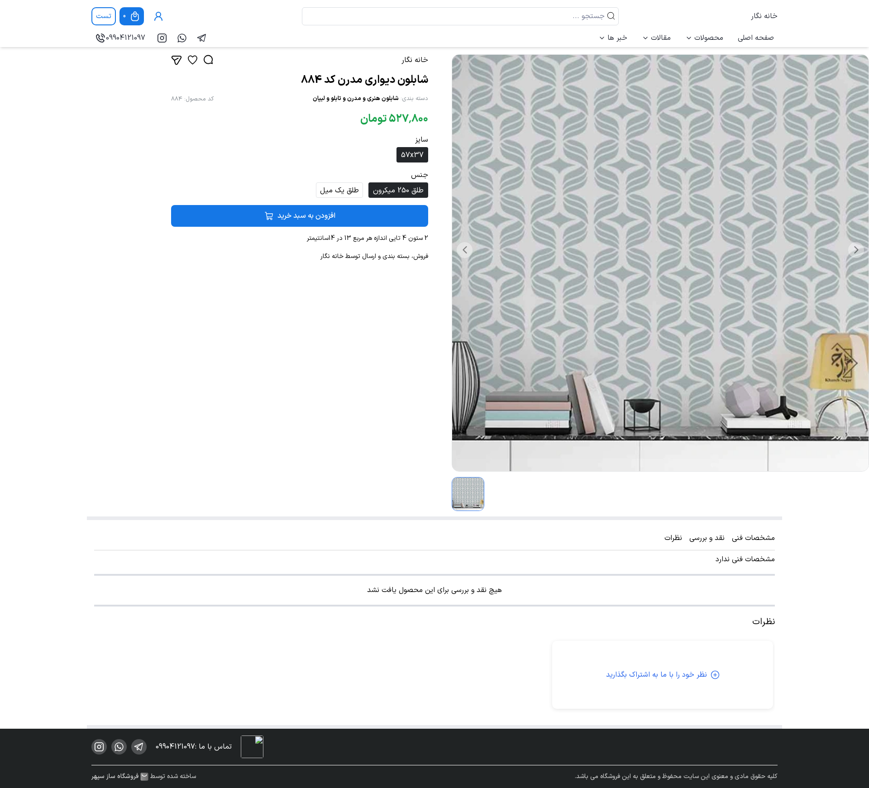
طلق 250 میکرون (398, 190)
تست (103, 16)
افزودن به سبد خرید (306, 215)
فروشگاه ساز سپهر (114, 776)
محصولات (708, 38)
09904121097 (125, 38)
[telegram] (202, 38)
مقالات (661, 38)
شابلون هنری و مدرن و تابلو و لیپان (356, 98)
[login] (158, 16)
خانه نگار (764, 16)
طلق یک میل (339, 190)
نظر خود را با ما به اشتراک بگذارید (656, 674)
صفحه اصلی (756, 38)
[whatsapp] (182, 38)
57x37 (412, 155)
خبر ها (617, 38)
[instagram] (162, 38)
